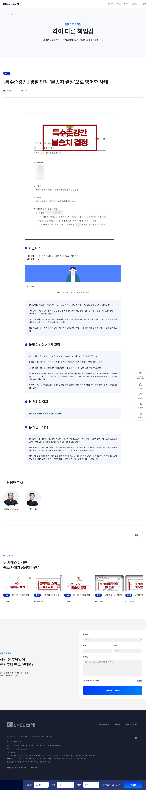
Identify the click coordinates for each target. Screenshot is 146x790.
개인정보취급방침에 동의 (92, 681)
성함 (53, 785)
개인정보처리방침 (104, 725)
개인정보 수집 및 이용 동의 (112, 785)
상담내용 (85, 657)
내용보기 (139, 681)
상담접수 (133, 785)
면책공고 (117, 725)
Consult (135, 4)
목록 (136, 535)
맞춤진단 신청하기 (113, 690)
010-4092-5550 (11, 786)
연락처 (79, 785)
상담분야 (29, 785)
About (110, 4)
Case (118, 4)
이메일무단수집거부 (131, 725)
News (126, 4)
